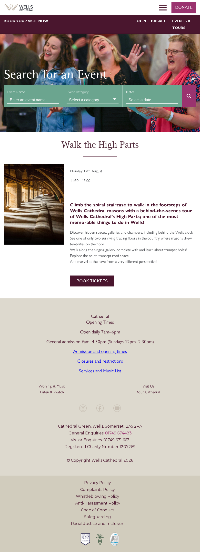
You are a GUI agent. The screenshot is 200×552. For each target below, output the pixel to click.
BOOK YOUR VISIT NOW (26, 21)
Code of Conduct (97, 510)
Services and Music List (100, 370)
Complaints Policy (97, 489)
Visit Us (148, 386)
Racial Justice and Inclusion (97, 523)
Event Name (16, 92)
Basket (158, 21)
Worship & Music (52, 386)
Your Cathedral (148, 392)
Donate (184, 7)
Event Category (78, 92)
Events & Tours (181, 24)
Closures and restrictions (100, 360)
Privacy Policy (97, 482)
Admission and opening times (100, 351)
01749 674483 (118, 433)
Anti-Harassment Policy (97, 503)
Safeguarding (97, 517)
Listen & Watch (52, 392)
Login (140, 21)
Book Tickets (92, 281)
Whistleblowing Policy (97, 496)
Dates (130, 92)
